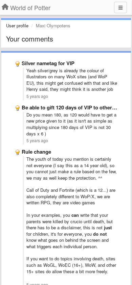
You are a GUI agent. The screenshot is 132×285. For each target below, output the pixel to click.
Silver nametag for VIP (48, 63)
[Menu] (120, 7)
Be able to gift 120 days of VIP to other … (70, 107)
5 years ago (37, 96)
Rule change (36, 151)
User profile (17, 25)
